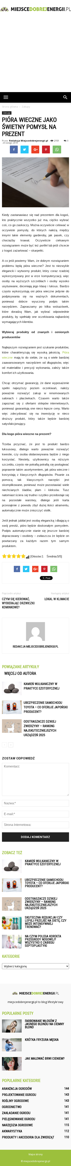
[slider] (14, 556)
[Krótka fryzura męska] (12, 1044)
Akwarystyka (12, 1131)
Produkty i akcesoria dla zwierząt (28, 1137)
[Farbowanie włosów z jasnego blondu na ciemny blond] (12, 1026)
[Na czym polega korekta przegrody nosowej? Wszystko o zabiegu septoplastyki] (12, 941)
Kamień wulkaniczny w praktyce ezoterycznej (43, 862)
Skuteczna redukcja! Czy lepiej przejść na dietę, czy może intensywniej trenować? (45, 922)
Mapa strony (36, 1154)
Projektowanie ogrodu (19, 1095)
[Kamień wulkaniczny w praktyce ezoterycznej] (12, 688)
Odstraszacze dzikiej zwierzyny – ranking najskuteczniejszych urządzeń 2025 (41, 903)
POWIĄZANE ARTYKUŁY (20, 666)
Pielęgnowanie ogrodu (18, 1119)
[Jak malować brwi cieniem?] (12, 1064)
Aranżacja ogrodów (17, 1089)
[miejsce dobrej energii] (35, 9)
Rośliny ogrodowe (15, 1101)
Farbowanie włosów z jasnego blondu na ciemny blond (44, 1024)
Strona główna (10, 106)
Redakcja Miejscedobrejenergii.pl (28, 140)
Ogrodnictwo (11, 1107)
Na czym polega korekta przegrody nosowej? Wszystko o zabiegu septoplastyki (43, 941)
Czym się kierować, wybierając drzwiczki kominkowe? (18, 603)
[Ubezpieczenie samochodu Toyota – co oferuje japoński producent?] (12, 707)
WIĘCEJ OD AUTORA (20, 673)
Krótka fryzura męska (42, 1040)
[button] (65, 97)
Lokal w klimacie (56, 599)
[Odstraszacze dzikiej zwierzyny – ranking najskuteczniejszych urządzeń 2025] (12, 726)
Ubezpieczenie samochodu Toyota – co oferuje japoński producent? (46, 707)
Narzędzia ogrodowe (17, 1125)
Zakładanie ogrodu (16, 1113)
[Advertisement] (35, 55)
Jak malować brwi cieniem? (44, 1058)
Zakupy (6, 112)
